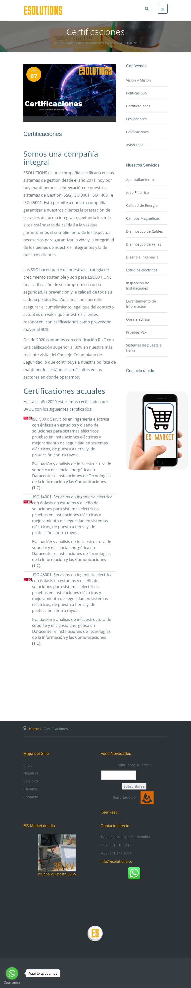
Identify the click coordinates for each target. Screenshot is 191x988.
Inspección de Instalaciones (137, 286)
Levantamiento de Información (141, 304)
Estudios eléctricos (141, 270)
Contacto (30, 797)
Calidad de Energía (142, 205)
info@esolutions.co (116, 861)
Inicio (27, 765)
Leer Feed (109, 812)
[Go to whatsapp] (12, 973)
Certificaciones (42, 133)
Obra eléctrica (138, 319)
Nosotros (30, 773)
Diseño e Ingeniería (142, 257)
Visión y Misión (138, 80)
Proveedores (136, 119)
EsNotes (30, 789)
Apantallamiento (140, 179)
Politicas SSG (136, 93)
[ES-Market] (157, 430)
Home (34, 728)
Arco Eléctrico (137, 192)
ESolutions (95, 935)
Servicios (30, 781)
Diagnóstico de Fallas (143, 244)
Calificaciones (137, 131)
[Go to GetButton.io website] (12, 983)
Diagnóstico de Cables (144, 231)
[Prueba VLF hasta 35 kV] (57, 852)
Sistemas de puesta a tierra (144, 348)
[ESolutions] (42, 10)
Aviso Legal (135, 144)
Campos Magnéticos (143, 218)
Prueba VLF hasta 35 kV (57, 874)
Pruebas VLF (136, 332)
